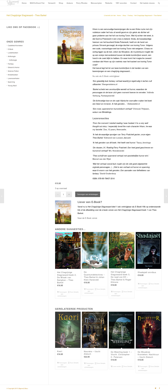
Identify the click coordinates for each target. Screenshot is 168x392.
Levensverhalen (13, 78)
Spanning (11, 82)
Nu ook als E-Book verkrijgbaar (106, 76)
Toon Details (73, 292)
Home (119, 15)
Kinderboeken (13, 75)
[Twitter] (156, 388)
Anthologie (12, 56)
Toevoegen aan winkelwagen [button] (62, 294)
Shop (124, 15)
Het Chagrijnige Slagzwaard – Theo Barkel (26, 15)
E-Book (10, 49)
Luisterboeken (13, 52)
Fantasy (130, 15)
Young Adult (12, 85)
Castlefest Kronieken (15, 45)
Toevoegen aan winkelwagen (87, 194)
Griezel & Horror (13, 67)
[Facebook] (159, 388)
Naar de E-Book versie (87, 218)
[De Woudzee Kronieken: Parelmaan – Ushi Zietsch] (2, 196)
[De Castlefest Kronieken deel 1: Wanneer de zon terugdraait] (166, 196)
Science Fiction (13, 71)
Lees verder (116, 366)
